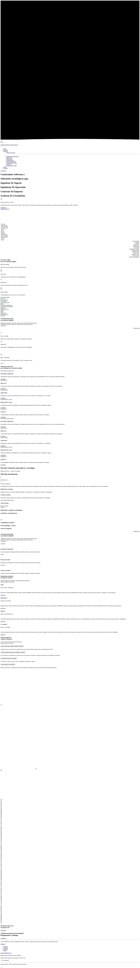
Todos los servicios (10, 152)
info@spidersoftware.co (6, 953)
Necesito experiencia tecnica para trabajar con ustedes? (13, 652)
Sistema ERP (9, 159)
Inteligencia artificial (11, 161)
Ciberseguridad (9, 160)
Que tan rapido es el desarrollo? (8, 664)
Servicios (6, 949)
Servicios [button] (6, 151)
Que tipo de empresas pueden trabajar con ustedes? (12, 646)
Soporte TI (8, 164)
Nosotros (6, 150)
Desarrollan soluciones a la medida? (8, 658)
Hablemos (3, 944)
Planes (5, 167)
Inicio (5, 148)
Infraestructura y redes (11, 165)
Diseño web (9, 157)
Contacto (6, 168)
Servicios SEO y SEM (11, 163)
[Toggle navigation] (1, 146)
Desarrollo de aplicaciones (12, 156)
